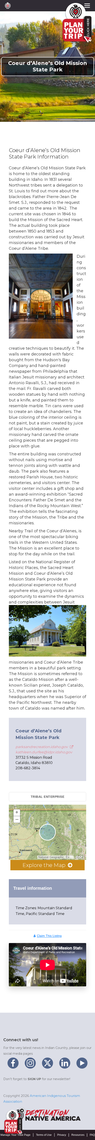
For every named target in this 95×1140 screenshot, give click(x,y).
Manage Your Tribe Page (15, 1134)
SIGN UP (34, 1079)
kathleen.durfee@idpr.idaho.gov (43, 752)
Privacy (61, 1134)
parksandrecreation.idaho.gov (42, 747)
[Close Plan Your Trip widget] (21, 1110)
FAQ (92, 1134)
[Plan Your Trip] (13, 1122)
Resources (77, 1134)
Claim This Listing (49, 936)
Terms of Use (44, 1134)
